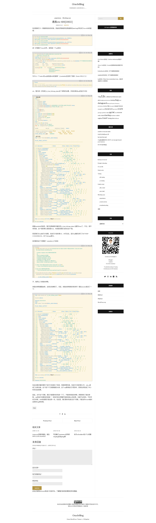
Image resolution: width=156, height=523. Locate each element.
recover (119, 112)
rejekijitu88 (101, 75)
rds (116, 112)
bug (34, 408)
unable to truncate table (104, 131)
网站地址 (35, 481)
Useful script (101, 184)
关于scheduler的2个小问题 (82, 434)
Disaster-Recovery (115, 103)
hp (113, 106)
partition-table (105, 112)
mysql (107, 109)
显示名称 (35, 467)
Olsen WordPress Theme (74, 519)
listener (120, 106)
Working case (67, 18)
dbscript (109, 103)
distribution (100, 106)
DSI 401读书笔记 (102, 144)
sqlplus (100, 118)
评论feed (100, 298)
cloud (120, 100)
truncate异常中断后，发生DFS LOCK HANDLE (41, 435)
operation (115, 109)
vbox (113, 118)
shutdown (113, 115)
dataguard (102, 103)
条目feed (100, 295)
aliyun (109, 97)
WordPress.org (102, 302)
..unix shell (101, 191)
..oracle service (103, 202)
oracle (120, 109)
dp (108, 106)
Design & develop (102, 163)
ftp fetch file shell (102, 137)
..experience (57, 18)
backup (113, 100)
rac (113, 112)
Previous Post (47, 421)
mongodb (100, 109)
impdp (116, 106)
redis (99, 115)
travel (104, 118)
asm (120, 97)
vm (116, 118)
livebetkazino (101, 71)
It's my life (100, 166)
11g (99, 97)
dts (110, 106)
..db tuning (102, 177)
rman (102, 115)
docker (105, 106)
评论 (34, 448)
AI (106, 97)
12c (103, 96)
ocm (111, 109)
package (100, 112)
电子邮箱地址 (37, 474)
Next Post (77, 421)
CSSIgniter (86, 519)
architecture (114, 97)
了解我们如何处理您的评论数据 (66, 491)
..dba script (102, 187)
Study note (101, 170)
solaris (118, 115)
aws (99, 100)
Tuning (109, 118)
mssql (103, 109)
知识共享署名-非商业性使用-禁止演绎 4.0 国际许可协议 (78, 504)
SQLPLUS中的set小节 (103, 134)
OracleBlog (78, 4)
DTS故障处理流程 (114, 71)
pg (110, 112)
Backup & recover (102, 159)
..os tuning (101, 180)
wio (118, 118)
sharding (107, 115)
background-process (105, 100)
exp (112, 106)
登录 (99, 291)
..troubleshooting (103, 205)
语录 (99, 209)
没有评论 (66, 25)
